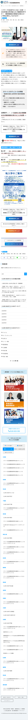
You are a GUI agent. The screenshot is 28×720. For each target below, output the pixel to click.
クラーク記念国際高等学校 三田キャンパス (13, 646)
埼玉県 (4, 489)
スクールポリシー (7, 700)
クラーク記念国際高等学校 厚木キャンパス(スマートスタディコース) (13, 552)
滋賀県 (4, 590)
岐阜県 (4, 558)
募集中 (4, 19)
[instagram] (14, 361)
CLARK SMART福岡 (7, 670)
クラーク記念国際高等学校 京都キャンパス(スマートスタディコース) (13, 602)
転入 (16, 19)
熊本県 (4, 675)
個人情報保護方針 (15, 710)
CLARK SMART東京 (7, 517)
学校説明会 (5, 353)
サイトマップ (21, 710)
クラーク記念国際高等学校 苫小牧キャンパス (13, 468)
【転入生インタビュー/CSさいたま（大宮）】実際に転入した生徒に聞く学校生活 (14, 291)
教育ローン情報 (20, 697)
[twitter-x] (12, 361)
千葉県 (4, 500)
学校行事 (5, 350)
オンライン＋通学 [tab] (9, 449)
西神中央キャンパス (8, 632)
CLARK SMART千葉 (7, 504)
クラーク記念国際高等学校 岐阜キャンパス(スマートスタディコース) (13, 562)
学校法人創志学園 (6, 708)
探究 (13, 19)
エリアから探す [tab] (9, 445)
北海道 (4, 457)
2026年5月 (4, 320)
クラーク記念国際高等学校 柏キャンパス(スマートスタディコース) (13, 508)
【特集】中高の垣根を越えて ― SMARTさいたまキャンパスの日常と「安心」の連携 (14, 295)
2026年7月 (4, 313)
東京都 (4, 514)
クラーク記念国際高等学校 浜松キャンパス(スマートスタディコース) (13, 577)
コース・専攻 (6, 341)
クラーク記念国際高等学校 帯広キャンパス (13, 475)
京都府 (4, 598)
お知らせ (5, 338)
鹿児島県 (5, 684)
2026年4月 (4, 323)
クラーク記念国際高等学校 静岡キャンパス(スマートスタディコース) (13, 571)
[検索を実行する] (25, 274)
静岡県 (4, 567)
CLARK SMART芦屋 (7, 623)
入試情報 (5, 347)
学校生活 (7, 19)
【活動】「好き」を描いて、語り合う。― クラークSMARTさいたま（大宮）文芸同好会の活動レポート (13, 287)
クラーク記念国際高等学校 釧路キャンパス (13, 471)
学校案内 (12, 708)
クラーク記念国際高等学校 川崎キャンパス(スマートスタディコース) (13, 547)
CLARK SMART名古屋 (8, 586)
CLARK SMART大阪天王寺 (9, 615)
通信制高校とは (18, 708)
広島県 (4, 657)
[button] (26, 2)
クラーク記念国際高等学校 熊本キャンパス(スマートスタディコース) (13, 679)
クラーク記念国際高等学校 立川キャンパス (13, 530)
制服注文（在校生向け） (7, 697)
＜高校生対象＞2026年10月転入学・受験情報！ (12, 283)
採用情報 (23, 708)
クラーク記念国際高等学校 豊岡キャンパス (13, 649)
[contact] (17, 361)
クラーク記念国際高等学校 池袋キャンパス (13, 521)
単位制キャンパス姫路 (8, 653)
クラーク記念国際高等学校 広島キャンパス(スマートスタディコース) (13, 662)
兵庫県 (4, 619)
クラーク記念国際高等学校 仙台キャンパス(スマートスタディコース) (13, 483)
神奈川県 (5, 534)
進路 (19, 19)
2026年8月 (4, 310)
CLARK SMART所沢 (7, 496)
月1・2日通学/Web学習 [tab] (20, 449)
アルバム (5, 332)
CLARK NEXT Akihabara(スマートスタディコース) (14, 525)
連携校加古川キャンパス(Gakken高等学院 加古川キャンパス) (14, 641)
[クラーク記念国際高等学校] (10, 2)
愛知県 (4, 582)
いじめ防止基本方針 (7, 710)
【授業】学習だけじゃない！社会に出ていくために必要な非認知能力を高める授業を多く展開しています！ (14, 300)
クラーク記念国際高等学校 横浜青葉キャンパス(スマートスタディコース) (14, 542)
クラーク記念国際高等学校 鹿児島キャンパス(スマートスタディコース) (13, 689)
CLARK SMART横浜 (7, 538)
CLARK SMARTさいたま (8, 492)
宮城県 (4, 479)
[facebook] (10, 361)
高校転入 (22, 19)
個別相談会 (4, 18)
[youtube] (15, 361)
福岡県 (4, 667)
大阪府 (4, 608)
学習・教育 (5, 356)
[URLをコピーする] (24, 257)
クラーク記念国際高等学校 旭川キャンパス (13, 460)
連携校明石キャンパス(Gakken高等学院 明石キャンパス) (14, 636)
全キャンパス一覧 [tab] (8, 452)
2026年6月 (4, 316)
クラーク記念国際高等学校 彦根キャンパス (13, 594)
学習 (11, 19)
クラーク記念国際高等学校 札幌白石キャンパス (14, 464)
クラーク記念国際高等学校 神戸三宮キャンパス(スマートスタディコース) (14, 627)
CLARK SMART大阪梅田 (8, 611)
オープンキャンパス (7, 335)
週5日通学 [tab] (20, 445)
